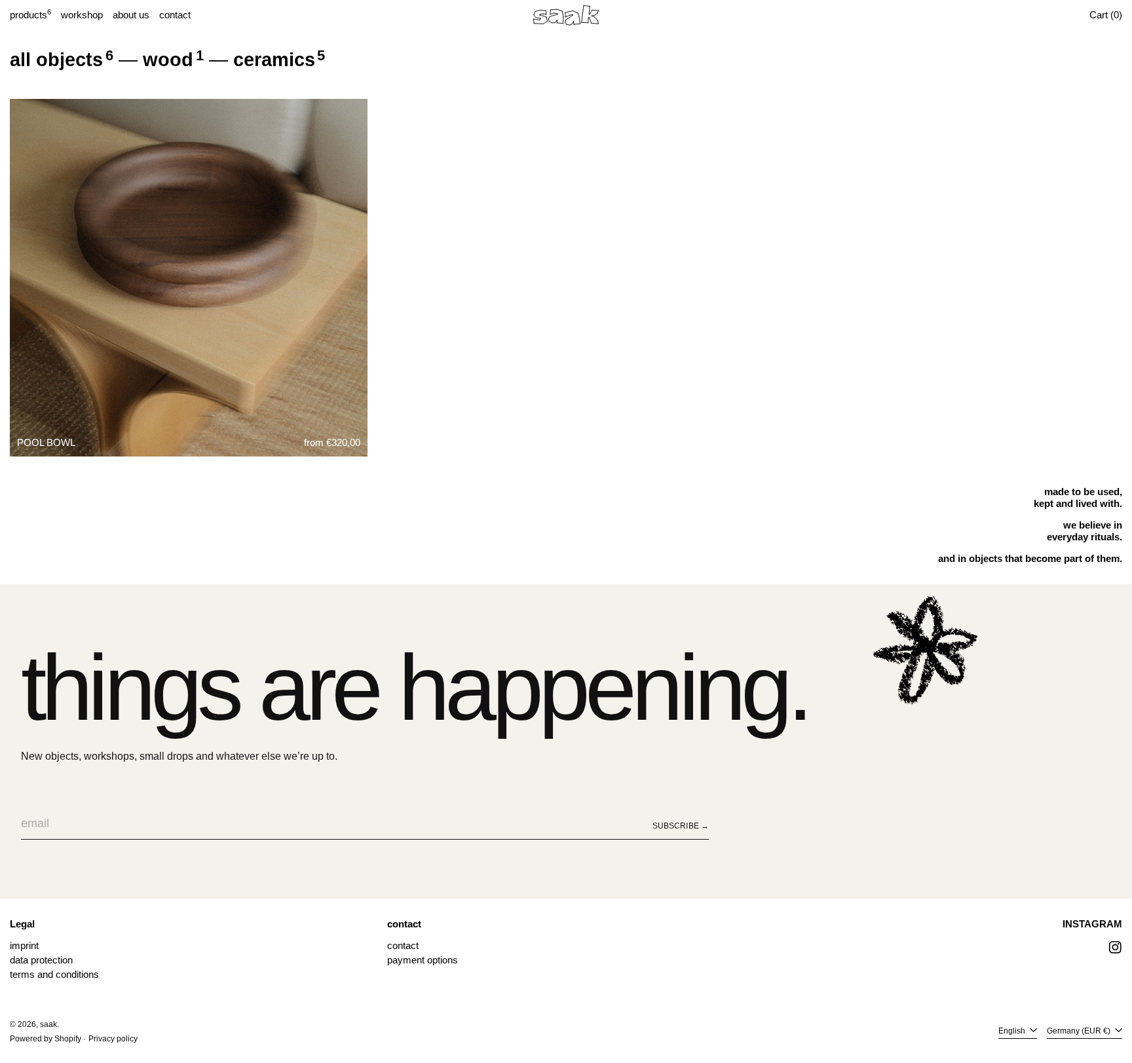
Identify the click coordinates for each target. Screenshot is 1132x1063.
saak (48, 1024)
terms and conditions (54, 974)
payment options (422, 959)
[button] (1105, 15)
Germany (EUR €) (1079, 1030)
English (1012, 1030)
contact (403, 945)
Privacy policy (113, 1038)
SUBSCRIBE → (680, 825)
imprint (24, 945)
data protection (41, 959)
